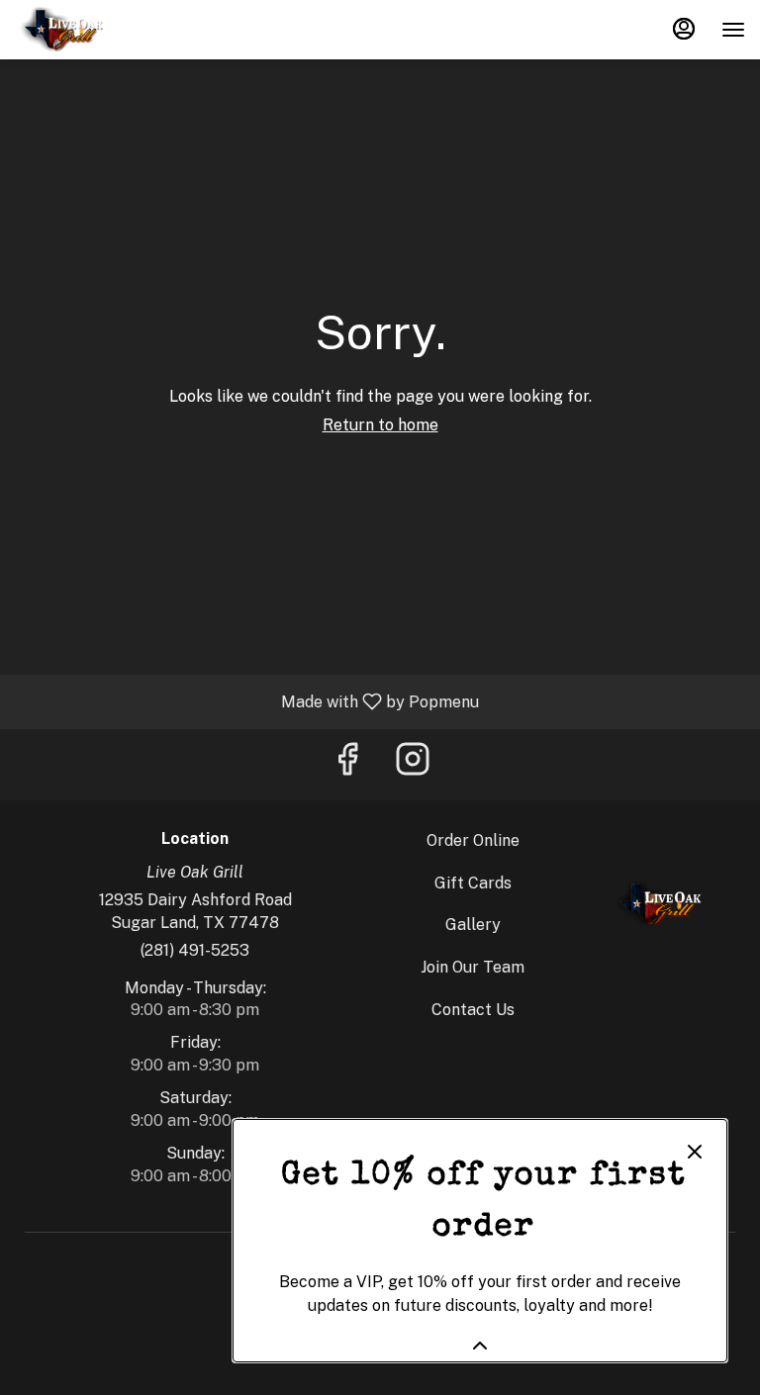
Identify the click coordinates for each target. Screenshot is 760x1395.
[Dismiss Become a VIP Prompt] (694, 1151)
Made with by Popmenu (247, 701)
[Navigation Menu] (733, 29)
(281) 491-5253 (195, 950)
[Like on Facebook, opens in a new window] (347, 764)
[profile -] (684, 29)
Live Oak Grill (658, 904)
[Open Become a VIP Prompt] (480, 1345)
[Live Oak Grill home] (104, 29)
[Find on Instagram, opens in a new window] (412, 764)
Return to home (380, 425)
